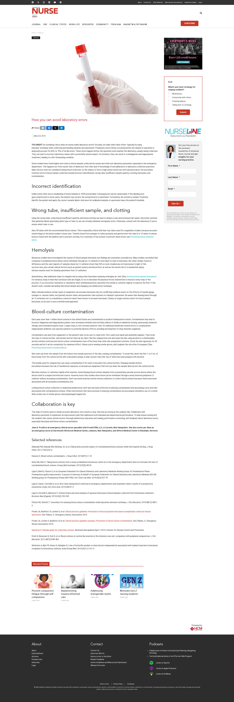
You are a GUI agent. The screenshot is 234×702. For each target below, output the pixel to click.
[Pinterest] (61, 2)
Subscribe (36, 662)
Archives (35, 656)
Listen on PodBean (163, 674)
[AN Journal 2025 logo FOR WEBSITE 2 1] (45, 13)
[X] (38, 2)
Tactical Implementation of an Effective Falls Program (170, 656)
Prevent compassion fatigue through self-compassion (43, 594)
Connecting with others (181, 97)
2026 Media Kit (158, 2)
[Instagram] (44, 2)
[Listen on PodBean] (152, 674)
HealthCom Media (190, 2)
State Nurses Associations (174, 2)
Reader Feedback (97, 659)
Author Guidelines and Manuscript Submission (109, 662)
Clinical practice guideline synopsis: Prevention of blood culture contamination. (99, 521)
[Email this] (43, 128)
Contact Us (147, 2)
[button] (201, 13)
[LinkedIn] (49, 2)
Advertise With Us (97, 653)
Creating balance (179, 101)
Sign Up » (175, 203)
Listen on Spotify (163, 663)
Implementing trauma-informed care (70, 594)
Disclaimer (130, 684)
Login (34, 665)
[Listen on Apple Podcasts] (152, 668)
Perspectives (37, 659)
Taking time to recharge (181, 105)
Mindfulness (177, 94)
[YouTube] (55, 2)
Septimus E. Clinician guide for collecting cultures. (53, 530)
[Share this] (49, 128)
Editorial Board (37, 653)
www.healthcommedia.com (190, 633)
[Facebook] (33, 2)
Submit (183, 112)
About (140, 2)
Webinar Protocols (98, 665)
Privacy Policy (117, 684)
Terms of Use (104, 684)
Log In (200, 2)
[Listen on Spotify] (152, 663)
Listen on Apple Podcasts (166, 668)
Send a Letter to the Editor (101, 656)
